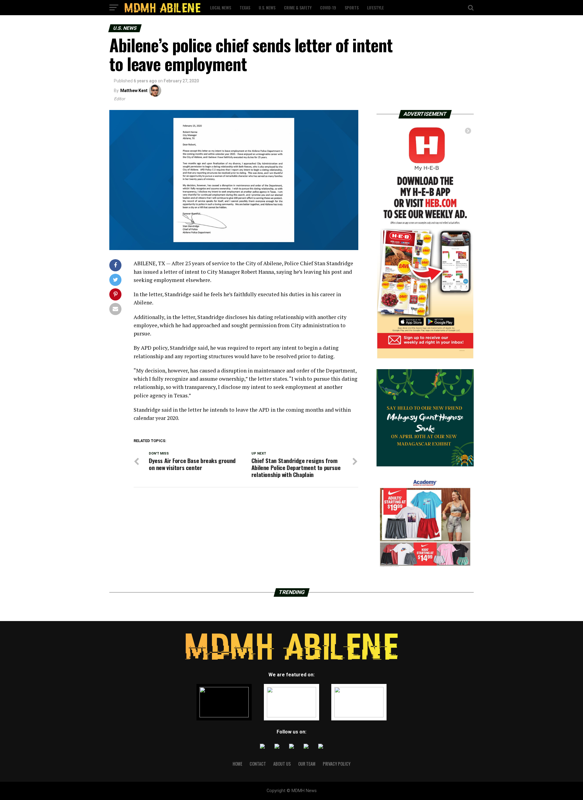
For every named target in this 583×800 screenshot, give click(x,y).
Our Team (306, 764)
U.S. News (267, 7)
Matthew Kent (134, 90)
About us (282, 764)
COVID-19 (328, 7)
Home (237, 764)
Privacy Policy (336, 764)
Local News (220, 7)
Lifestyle (375, 7)
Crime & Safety (298, 7)
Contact (258, 764)
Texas (245, 7)
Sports (352, 7)
